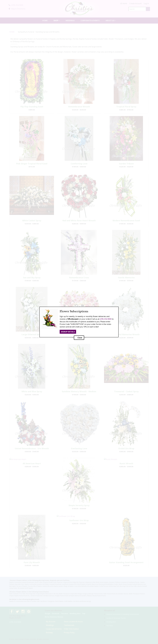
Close (79, 337)
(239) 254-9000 (105, 319)
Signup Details (68, 332)
